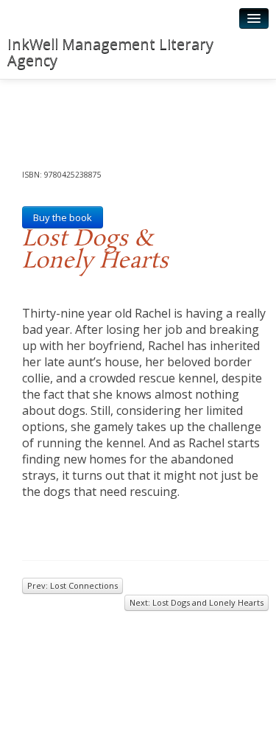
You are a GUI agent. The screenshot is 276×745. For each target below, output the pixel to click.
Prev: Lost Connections (72, 585)
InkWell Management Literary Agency (110, 52)
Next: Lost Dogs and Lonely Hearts (196, 602)
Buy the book (62, 217)
